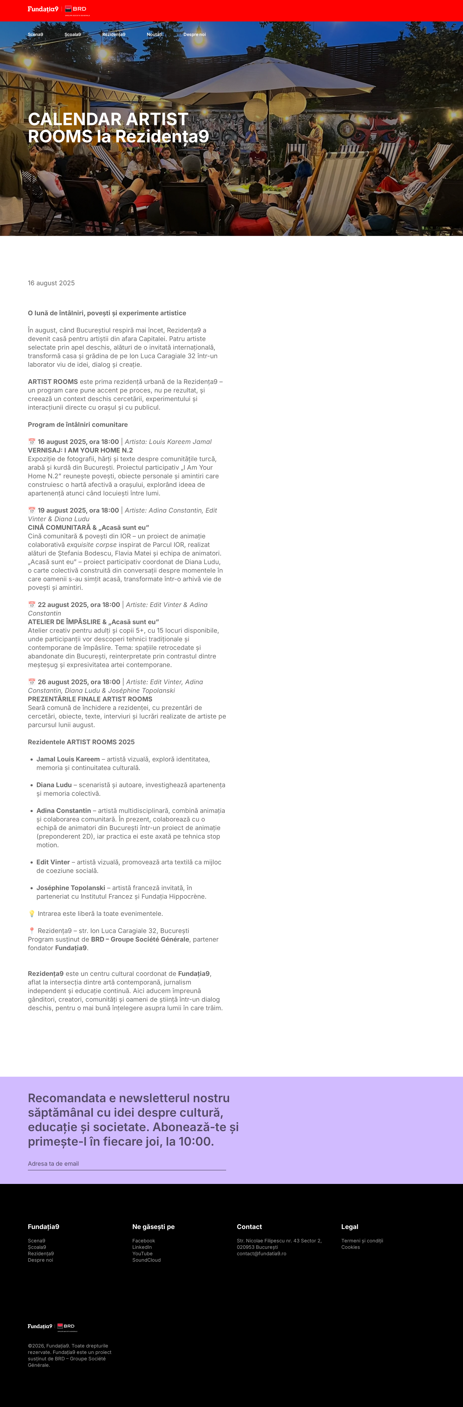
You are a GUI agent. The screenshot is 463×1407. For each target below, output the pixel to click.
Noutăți (154, 34)
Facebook (143, 1240)
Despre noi (195, 34)
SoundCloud (146, 1260)
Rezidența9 (113, 34)
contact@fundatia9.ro (261, 1253)
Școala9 (73, 34)
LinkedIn (142, 1247)
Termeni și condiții (362, 1240)
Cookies (350, 1247)
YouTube (142, 1253)
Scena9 (35, 34)
